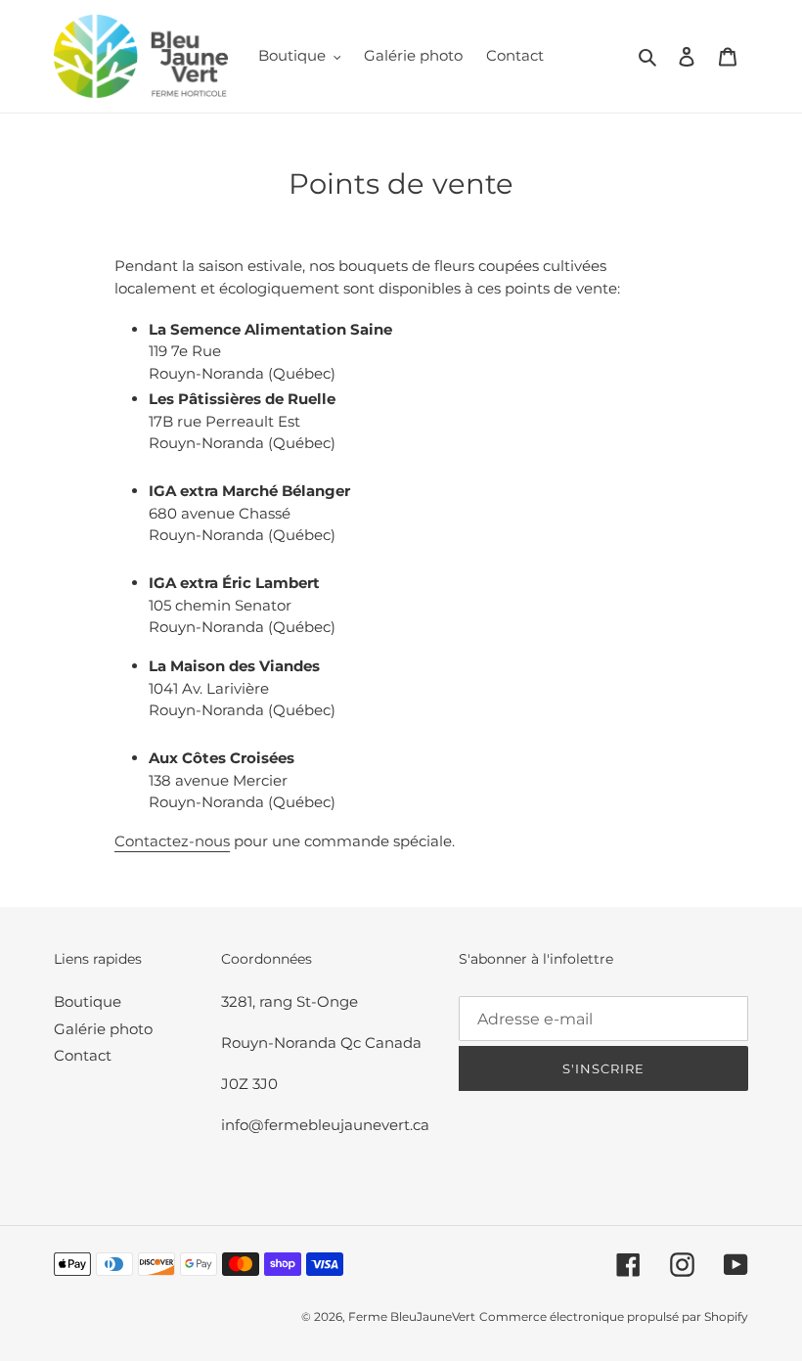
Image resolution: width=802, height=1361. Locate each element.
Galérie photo (103, 1029)
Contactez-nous (172, 841)
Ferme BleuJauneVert (411, 1316)
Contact (82, 1055)
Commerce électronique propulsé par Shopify (613, 1316)
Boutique (87, 1001)
